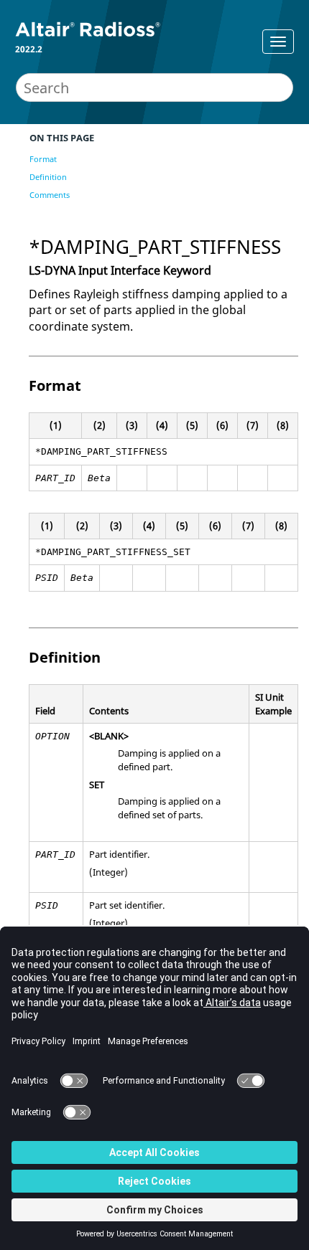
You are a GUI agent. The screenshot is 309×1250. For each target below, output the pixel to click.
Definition (48, 176)
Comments (49, 194)
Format (43, 158)
